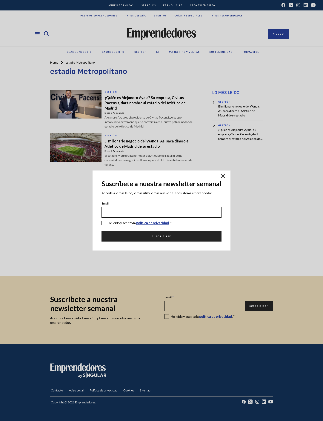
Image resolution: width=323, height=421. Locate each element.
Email (106, 203)
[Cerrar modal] (223, 176)
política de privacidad (152, 223)
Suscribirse (161, 236)
